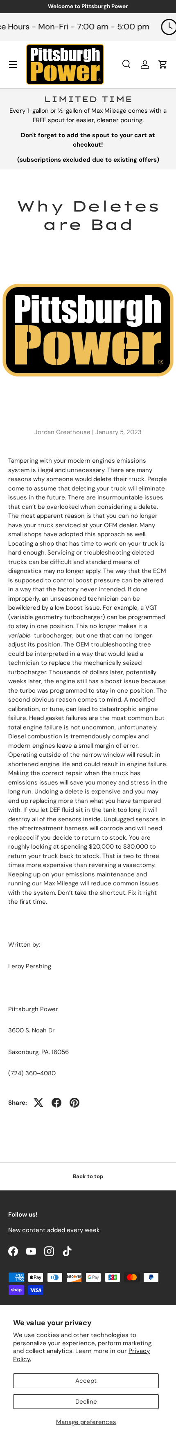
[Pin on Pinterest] (74, 1103)
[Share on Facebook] (56, 1103)
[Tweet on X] (38, 1103)
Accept (86, 1381)
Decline (86, 1401)
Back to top (88, 1176)
